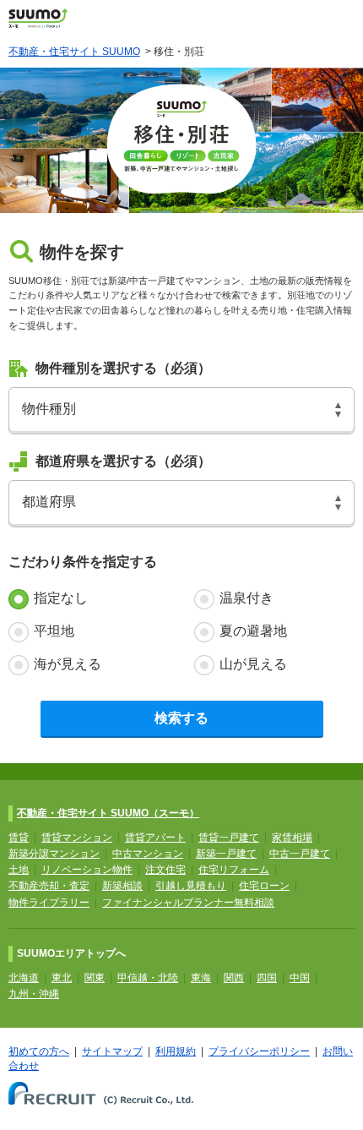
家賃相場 (292, 837)
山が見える (253, 664)
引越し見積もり (190, 886)
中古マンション (147, 854)
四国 (267, 978)
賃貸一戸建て (228, 837)
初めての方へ (38, 1051)
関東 (94, 978)
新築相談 (122, 886)
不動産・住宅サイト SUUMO (74, 51)
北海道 (23, 978)
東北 (61, 978)
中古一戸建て (299, 854)
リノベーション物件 (87, 870)
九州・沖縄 (33, 994)
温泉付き (246, 598)
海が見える (67, 664)
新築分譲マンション (54, 854)
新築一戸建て (226, 854)
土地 (18, 870)
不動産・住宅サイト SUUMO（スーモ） (108, 813)
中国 (300, 978)
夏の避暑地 (253, 631)
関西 (234, 978)
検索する (181, 718)
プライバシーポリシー (259, 1051)
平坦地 (54, 631)
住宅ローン (264, 886)
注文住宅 (165, 870)
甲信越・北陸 (147, 978)
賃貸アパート (155, 837)
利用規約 (175, 1051)
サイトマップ (112, 1051)
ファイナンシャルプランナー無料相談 (188, 903)
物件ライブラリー (48, 903)
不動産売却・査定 (48, 886)
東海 (201, 978)
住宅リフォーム (233, 870)
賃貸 (18, 837)
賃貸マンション (76, 837)
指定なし (61, 598)
